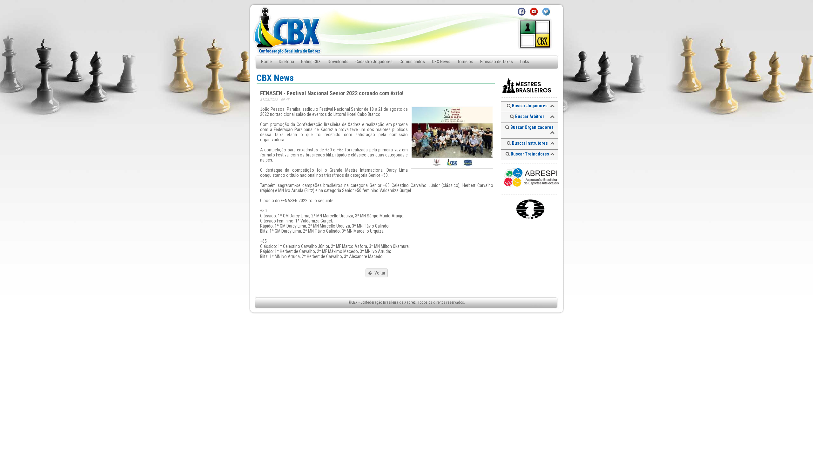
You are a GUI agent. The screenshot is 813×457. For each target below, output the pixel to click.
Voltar (379, 272)
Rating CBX (311, 61)
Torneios (465, 61)
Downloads (338, 61)
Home (266, 61)
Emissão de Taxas (496, 61)
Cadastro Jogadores (374, 61)
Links (524, 61)
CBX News (441, 61)
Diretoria (286, 61)
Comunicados (412, 61)
